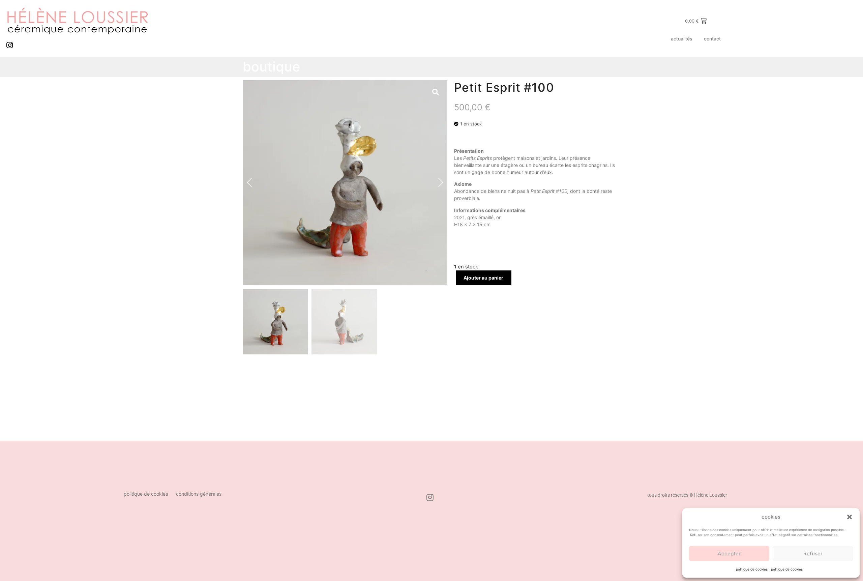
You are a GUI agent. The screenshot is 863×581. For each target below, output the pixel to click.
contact (712, 38)
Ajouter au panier (483, 278)
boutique (271, 66)
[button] (849, 517)
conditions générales (198, 494)
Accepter (729, 553)
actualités (681, 38)
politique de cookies (752, 569)
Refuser (813, 553)
